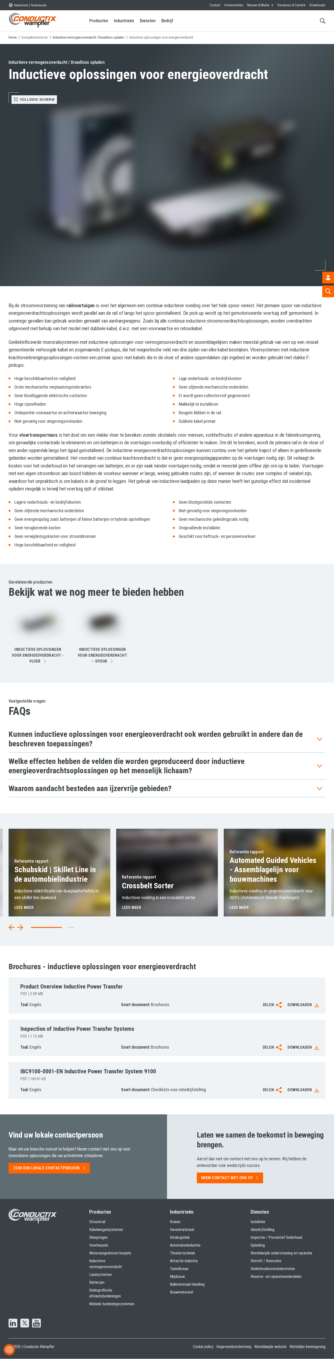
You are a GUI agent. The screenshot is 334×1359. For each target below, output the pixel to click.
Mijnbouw (177, 1276)
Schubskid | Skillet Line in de (55, 874)
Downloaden (300, 1004)
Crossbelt (148, 885)
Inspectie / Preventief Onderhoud (276, 1237)
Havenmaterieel (182, 1229)
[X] (24, 1323)
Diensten (148, 20)
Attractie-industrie (184, 1261)
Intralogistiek (180, 1237)
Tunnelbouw (179, 1268)
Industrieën (124, 20)
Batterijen (96, 1282)
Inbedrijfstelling (262, 1229)
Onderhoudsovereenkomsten (273, 1268)
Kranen (175, 1221)
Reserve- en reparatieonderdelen (276, 1276)
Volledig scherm (37, 99)
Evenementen (233, 5)
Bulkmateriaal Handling (187, 1284)
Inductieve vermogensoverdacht (105, 1264)
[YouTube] (36, 1323)
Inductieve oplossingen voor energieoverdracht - (38, 655)
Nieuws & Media (258, 5)
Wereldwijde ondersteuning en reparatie (281, 1253)
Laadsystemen (100, 1274)
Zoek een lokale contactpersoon (46, 1168)
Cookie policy (203, 1346)
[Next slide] (20, 927)
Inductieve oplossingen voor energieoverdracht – (102, 655)
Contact (215, 5)
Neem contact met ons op (227, 1177)
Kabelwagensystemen (106, 1229)
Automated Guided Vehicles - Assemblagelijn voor (273, 870)
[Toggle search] (322, 20)
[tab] (71, 927)
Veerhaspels (98, 1245)
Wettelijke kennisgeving (307, 1346)
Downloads (317, 5)
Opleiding (258, 1245)
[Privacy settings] (9, 1349)
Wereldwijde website (270, 1346)
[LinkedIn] (13, 1323)
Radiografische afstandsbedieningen (105, 1293)
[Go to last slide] (12, 927)
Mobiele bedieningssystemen (111, 1304)
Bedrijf (167, 20)
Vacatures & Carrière (291, 5)
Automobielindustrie (185, 1245)
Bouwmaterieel (181, 1292)
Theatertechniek (182, 1253)
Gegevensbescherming (233, 1346)
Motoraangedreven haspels (110, 1253)
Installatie (258, 1221)
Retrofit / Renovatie (266, 1261)
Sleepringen (98, 1237)
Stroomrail (97, 1221)
